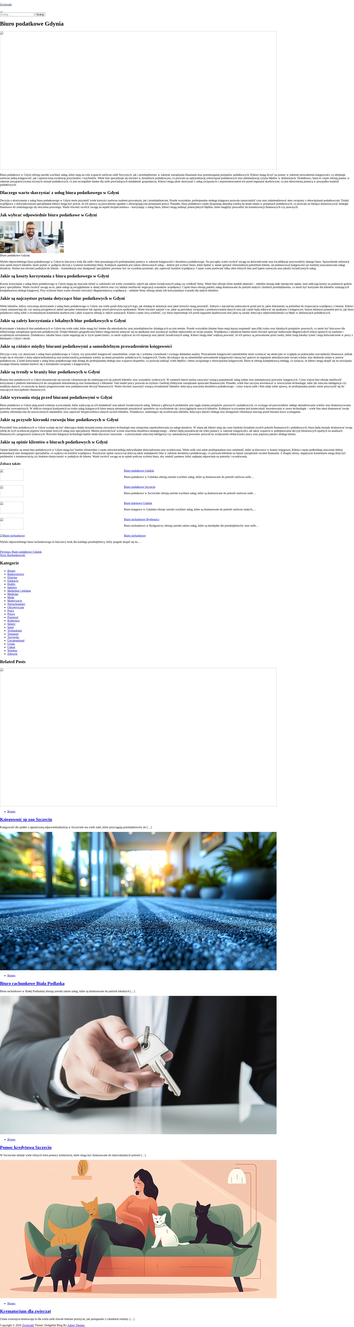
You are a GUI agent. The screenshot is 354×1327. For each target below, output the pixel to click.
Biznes (11, 570)
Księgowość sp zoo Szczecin (26, 819)
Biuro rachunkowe (135, 535)
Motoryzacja (14, 600)
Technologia (14, 630)
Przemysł (12, 617)
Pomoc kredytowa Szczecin (25, 1147)
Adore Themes (76, 1325)
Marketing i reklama (19, 590)
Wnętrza (12, 650)
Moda (10, 597)
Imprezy (12, 587)
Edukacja (12, 580)
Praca (10, 610)
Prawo (11, 614)
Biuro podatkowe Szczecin (139, 486)
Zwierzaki (6, 4)
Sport (10, 627)
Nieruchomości (16, 604)
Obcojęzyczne (15, 607)
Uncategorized (15, 640)
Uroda (11, 643)
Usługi (11, 647)
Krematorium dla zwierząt (25, 1311)
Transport (12, 633)
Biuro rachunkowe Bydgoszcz (141, 519)
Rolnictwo (13, 620)
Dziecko (12, 577)
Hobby (11, 584)
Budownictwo (15, 574)
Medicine (12, 594)
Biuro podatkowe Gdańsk (139, 470)
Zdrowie (12, 653)
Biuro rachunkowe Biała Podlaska (32, 983)
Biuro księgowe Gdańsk (138, 503)
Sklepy (11, 624)
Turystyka (13, 637)
